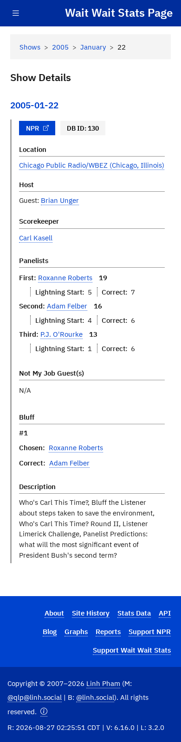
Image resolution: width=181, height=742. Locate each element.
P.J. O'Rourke (61, 334)
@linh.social (95, 697)
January (93, 46)
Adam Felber (67, 305)
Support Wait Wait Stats (132, 649)
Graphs (76, 631)
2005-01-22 (34, 105)
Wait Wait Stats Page (119, 13)
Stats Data (134, 612)
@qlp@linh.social (34, 697)
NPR (32, 128)
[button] (43, 712)
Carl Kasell (35, 237)
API (165, 612)
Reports (108, 631)
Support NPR (150, 631)
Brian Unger (60, 200)
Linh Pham (103, 683)
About (54, 612)
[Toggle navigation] (16, 13)
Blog (50, 631)
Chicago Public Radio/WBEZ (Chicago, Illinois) (91, 165)
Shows (29, 46)
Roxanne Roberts (65, 277)
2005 (60, 46)
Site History (91, 612)
